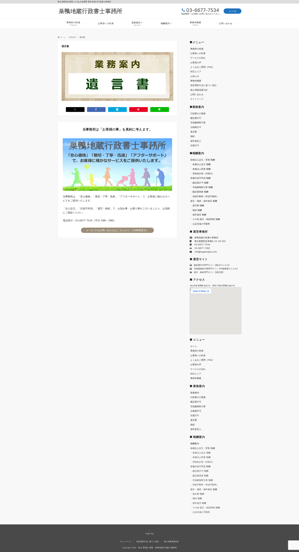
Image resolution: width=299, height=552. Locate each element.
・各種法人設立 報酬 (200, 452)
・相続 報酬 (196, 498)
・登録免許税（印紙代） (202, 461)
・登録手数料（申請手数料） (204, 484)
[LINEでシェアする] (159, 109)
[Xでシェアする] (75, 109)
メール (232, 11)
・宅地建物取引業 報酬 (201, 480)
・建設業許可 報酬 (199, 471)
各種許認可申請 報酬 (200, 466)
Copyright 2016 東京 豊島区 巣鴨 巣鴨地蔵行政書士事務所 (149, 548)
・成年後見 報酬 (198, 503)
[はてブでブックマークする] (117, 109)
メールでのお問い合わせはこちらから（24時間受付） (117, 230)
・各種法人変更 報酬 (200, 457)
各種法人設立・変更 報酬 (202, 448)
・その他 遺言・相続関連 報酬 (205, 507)
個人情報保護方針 (171, 541)
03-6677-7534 (202, 10)
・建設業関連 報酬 (199, 475)
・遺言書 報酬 (197, 493)
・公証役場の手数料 (200, 512)
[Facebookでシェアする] (96, 109)
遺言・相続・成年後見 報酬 (203, 489)
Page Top (150, 534)
